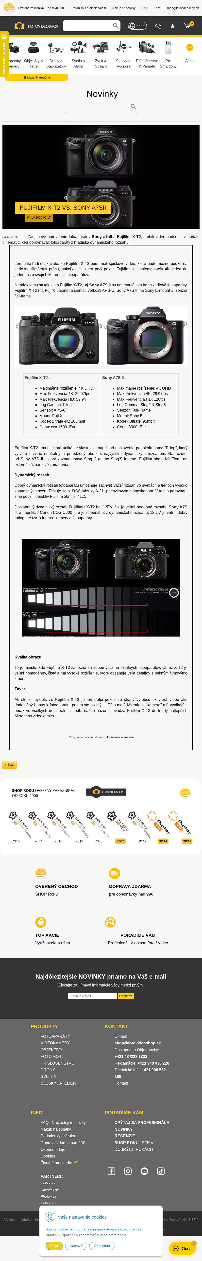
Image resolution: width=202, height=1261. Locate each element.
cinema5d (11, 242)
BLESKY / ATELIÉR (58, 1083)
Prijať (54, 1246)
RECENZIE (125, 1136)
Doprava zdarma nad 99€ (63, 1143)
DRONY (48, 1070)
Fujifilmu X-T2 (82, 507)
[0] (187, 26)
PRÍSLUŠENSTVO (57, 1063)
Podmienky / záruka (58, 1136)
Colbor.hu (48, 1203)
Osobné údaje (53, 1149)
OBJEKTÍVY (52, 1050)
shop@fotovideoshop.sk (138, 1043)
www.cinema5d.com (90, 737)
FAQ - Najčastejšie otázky (63, 1123)
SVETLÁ (49, 1076)
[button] (194, 1243)
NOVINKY (124, 1129)
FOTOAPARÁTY (55, 1036)
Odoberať (126, 996)
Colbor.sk (48, 1183)
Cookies (48, 1156)
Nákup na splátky (56, 1129)
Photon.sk (48, 1196)
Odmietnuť (102, 1246)
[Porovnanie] (158, 25)
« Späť (9, 764)
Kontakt (121, 1083)
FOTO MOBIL (53, 1056)
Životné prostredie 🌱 (59, 1163)
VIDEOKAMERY (55, 1043)
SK (138, 26)
